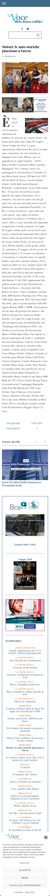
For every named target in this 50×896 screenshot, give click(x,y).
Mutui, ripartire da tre (25, 805)
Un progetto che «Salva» (25, 774)
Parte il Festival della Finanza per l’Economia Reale (21, 484)
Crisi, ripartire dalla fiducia (25, 788)
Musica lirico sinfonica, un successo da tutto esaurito (25, 739)
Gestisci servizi (24, 862)
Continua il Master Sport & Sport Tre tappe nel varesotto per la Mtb (25, 710)
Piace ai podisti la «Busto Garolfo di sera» (25, 693)
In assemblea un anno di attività (25, 830)
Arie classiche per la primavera (25, 660)
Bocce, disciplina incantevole (25, 684)
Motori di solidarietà (25, 701)
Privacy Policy (29, 892)
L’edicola (25, 767)
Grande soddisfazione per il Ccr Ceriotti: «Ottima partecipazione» (25, 652)
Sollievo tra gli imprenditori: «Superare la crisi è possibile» (25, 797)
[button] (45, 837)
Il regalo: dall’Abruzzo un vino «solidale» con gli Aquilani (25, 821)
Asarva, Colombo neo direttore (25, 781)
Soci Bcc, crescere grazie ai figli (25, 813)
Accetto (25, 529)
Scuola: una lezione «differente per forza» (25, 720)
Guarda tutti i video (25, 544)
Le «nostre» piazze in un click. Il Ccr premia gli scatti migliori (25, 759)
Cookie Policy (18, 892)
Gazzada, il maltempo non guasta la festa (25, 676)
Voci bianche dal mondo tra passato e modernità (25, 729)
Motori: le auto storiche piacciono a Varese (25, 749)
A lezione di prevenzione (25, 667)
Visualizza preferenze (25, 885)
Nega (25, 878)
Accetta (25, 870)
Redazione (10, 56)
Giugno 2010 (25, 559)
